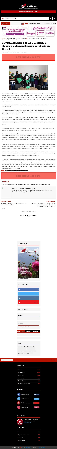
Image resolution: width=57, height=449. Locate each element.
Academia (21, 432)
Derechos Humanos (10, 38)
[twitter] (53, 360)
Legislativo (32, 351)
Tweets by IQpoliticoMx (23, 327)
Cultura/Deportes (29, 346)
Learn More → (27, 422)
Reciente (36, 331)
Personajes (21, 353)
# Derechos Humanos (10, 170)
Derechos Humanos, (14, 52)
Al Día (21, 23)
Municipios (21, 375)
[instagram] (55, 360)
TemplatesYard (26, 447)
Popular (28, 331)
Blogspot (42, 447)
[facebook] (51, 360)
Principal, (21, 52)
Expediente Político (24, 383)
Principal (18, 38)
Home (3, 38)
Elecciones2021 (22, 351)
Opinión (20, 437)
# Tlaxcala (25, 170)
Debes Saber (22, 348)
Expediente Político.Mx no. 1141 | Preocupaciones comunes (37, 23)
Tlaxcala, (25, 52)
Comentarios (20, 331)
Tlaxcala (24, 38)
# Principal (18, 170)
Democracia (31, 348)
